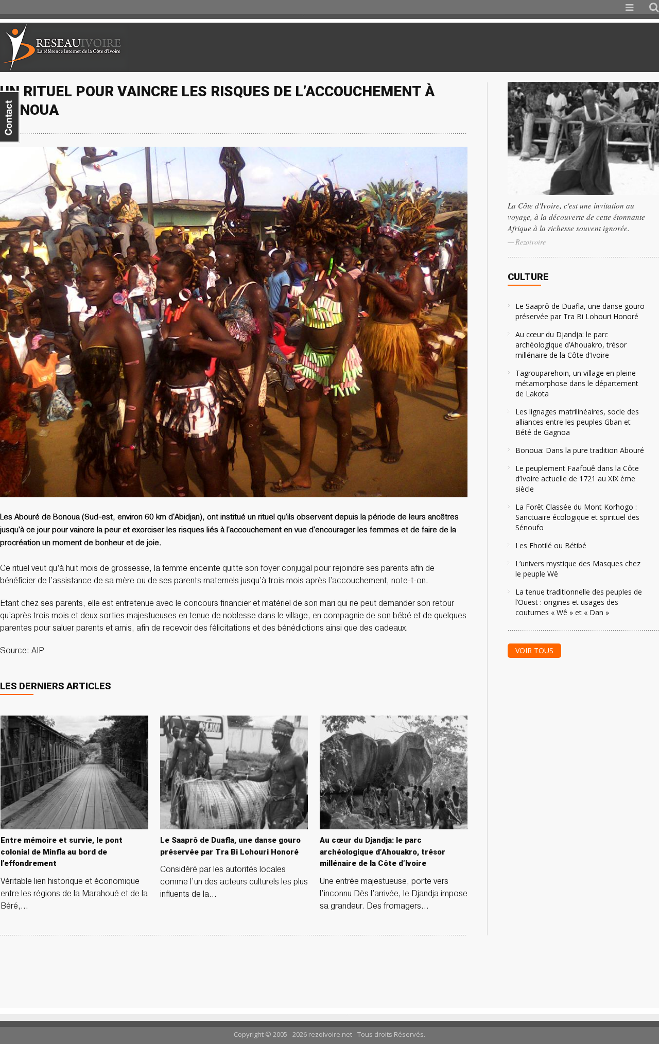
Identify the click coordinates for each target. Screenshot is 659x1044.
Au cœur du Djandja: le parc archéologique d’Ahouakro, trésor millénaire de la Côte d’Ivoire (571, 344)
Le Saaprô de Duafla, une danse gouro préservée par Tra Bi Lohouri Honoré (580, 311)
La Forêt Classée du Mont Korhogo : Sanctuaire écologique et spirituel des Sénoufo (577, 517)
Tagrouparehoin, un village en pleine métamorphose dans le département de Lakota (576, 383)
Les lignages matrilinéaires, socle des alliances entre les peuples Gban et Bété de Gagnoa (577, 422)
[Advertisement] (537, 47)
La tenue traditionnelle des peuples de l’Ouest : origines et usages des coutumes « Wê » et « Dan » (578, 602)
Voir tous (534, 650)
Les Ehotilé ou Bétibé (550, 545)
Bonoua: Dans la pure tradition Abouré (579, 450)
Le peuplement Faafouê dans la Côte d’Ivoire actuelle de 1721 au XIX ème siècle (577, 478)
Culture (528, 276)
